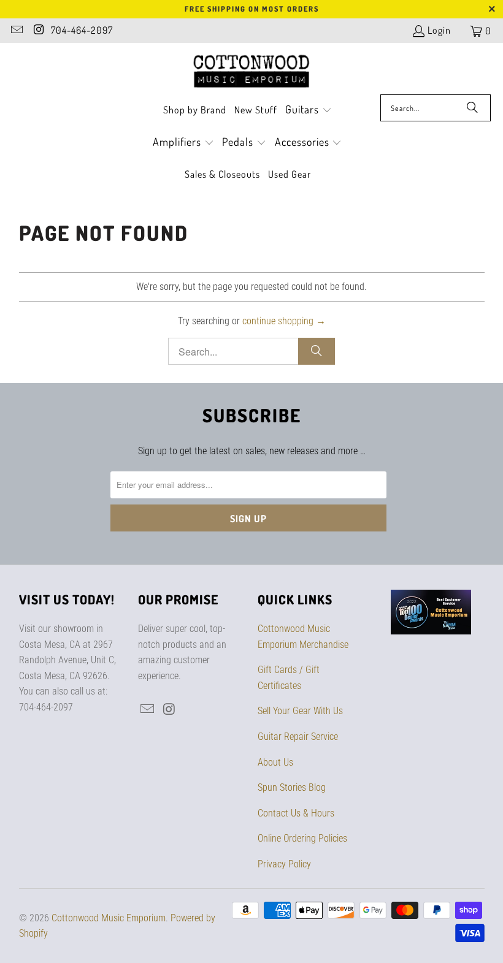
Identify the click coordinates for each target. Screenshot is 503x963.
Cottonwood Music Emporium (109, 918)
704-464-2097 (82, 30)
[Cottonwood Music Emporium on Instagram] (38, 31)
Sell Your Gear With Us (300, 711)
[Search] (472, 107)
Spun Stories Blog (292, 787)
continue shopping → (284, 321)
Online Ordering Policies (302, 838)
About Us (275, 762)
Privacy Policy (284, 864)
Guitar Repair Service (298, 736)
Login (439, 30)
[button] (308, 110)
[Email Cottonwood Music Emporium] (16, 31)
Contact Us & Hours (296, 813)
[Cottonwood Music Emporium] (252, 71)
